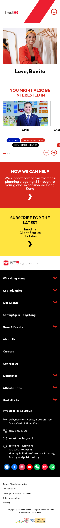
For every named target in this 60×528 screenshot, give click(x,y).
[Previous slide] (46, 153)
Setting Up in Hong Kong (19, 315)
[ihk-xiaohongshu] (45, 467)
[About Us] (30, 196)
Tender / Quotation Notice (15, 484)
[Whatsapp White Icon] (52, 467)
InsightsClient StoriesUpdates (30, 232)
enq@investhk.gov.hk (21, 438)
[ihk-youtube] (30, 467)
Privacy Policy (9, 488)
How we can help (30, 171)
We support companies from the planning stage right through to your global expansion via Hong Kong (30, 183)
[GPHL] (25, 113)
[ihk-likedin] (7, 467)
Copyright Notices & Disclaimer (17, 493)
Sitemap (6, 502)
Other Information (11, 498)
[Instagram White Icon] (22, 467)
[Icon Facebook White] (14, 467)
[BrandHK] (22, 520)
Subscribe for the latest (30, 220)
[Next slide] (54, 153)
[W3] (37, 520)
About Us (9, 339)
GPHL (26, 130)
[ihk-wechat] (37, 467)
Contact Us (10, 363)
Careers (8, 351)
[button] (4, 153)
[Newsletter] (30, 244)
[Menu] (54, 12)
